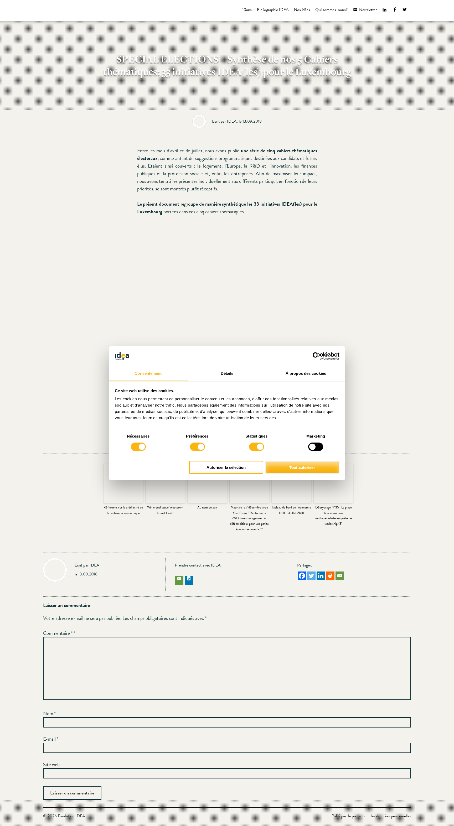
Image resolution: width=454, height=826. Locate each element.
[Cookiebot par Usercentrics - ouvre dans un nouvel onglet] (316, 356)
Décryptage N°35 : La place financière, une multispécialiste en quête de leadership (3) (333, 515)
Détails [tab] (227, 373)
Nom (49, 713)
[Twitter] (311, 576)
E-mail (50, 739)
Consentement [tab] (148, 373)
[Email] (340, 576)
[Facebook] (302, 576)
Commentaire (58, 633)
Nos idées (302, 10)
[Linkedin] (321, 576)
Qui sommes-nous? (331, 10)
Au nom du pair (207, 507)
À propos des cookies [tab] (306, 373)
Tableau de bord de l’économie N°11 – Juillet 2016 (291, 510)
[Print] (330, 576)
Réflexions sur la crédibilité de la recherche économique (123, 510)
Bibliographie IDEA (273, 10)
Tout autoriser (302, 467)
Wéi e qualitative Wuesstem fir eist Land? (165, 510)
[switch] (197, 447)
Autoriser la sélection (226, 467)
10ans (247, 10)
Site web (51, 764)
